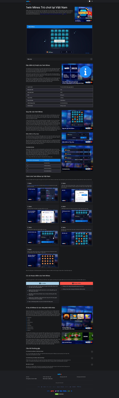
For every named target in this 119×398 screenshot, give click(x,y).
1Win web (47, 185)
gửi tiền (65, 13)
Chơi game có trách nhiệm (31, 378)
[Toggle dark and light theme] (89, 1)
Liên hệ (27, 376)
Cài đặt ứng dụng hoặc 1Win (33, 185)
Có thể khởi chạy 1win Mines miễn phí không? (35, 357)
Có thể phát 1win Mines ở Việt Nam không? (34, 351)
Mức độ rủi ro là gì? (30, 364)
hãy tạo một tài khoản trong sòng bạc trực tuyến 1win (51, 13)
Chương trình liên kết (81, 376)
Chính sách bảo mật (47, 376)
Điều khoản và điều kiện (48, 378)
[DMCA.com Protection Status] (59, 394)
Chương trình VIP (63, 376)
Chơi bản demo (59, 40)
